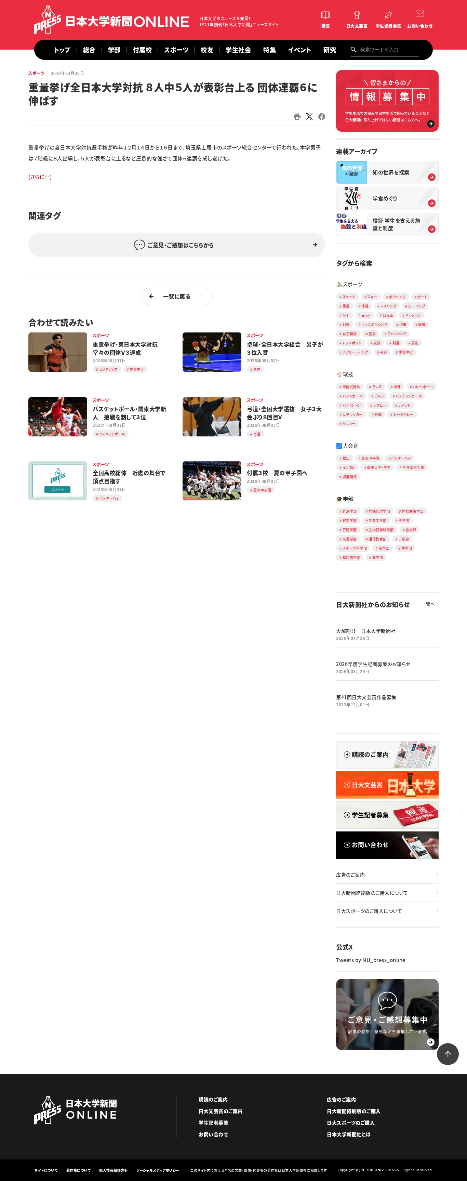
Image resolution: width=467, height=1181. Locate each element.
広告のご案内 (350, 874)
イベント (299, 49)
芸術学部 (350, 529)
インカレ (349, 467)
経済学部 (350, 511)
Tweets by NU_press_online (370, 960)
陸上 (346, 315)
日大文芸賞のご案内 (221, 1110)
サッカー (349, 423)
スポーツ (36, 73)
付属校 (142, 49)
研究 (329, 49)
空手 (372, 333)
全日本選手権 (413, 467)
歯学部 (406, 548)
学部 (114, 49)
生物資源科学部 (381, 529)
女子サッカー (353, 414)
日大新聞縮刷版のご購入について (372, 892)
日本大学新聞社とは (349, 1134)
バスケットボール (409, 395)
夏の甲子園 (370, 458)
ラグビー (379, 405)
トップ (62, 49)
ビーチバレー (403, 414)
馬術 (414, 342)
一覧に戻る (177, 296)
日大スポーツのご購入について (369, 910)
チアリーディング (355, 352)
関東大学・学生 (379, 467)
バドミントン (352, 405)
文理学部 (350, 538)
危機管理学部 (379, 511)
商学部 (377, 557)
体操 (365, 306)
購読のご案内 (213, 1099)
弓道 (383, 352)
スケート (349, 296)
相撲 (402, 324)
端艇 (421, 324)
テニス (377, 386)
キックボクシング (374, 324)
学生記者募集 (388, 26)
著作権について (78, 1170)
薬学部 (384, 548)
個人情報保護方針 (113, 1170)
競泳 (377, 342)
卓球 (397, 386)
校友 (207, 49)
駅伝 (346, 458)
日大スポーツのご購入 (351, 1122)
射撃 (346, 324)
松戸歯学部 (352, 557)
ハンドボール (353, 395)
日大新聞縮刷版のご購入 (354, 1110)
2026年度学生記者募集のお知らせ (373, 663)
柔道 (346, 306)
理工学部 (350, 520)
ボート (422, 296)
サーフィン (413, 315)
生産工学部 (378, 520)
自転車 (388, 315)
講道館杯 (350, 476)
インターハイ (401, 458)
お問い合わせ (419, 26)
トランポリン (352, 342)
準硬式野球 (352, 386)
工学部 (403, 538)
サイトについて (46, 1170)
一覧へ (428, 604)
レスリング (389, 306)
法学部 (403, 520)
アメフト (404, 405)
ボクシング (397, 296)
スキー (372, 296)
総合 (89, 49)
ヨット (366, 315)
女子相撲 (350, 333)
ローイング (416, 306)
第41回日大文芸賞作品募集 (366, 697)
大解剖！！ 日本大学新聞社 (366, 630)
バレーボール (423, 386)
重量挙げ (406, 352)
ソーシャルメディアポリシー (157, 1170)
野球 (378, 414)
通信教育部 (378, 538)
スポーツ (176, 49)
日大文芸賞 (357, 26)
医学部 (410, 529)
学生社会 (238, 49)
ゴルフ (379, 395)
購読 (325, 26)
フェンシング (397, 333)
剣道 (396, 342)
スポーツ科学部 (355, 548)
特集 (269, 49)
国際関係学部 (413, 511)
